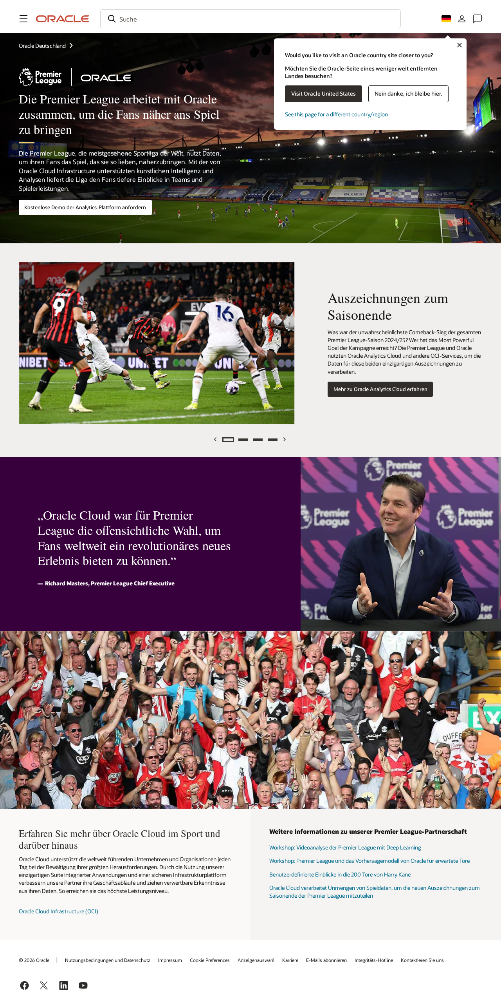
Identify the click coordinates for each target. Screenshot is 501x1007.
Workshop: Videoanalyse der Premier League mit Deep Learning (345, 847)
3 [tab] (258, 439)
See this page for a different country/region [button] (336, 114)
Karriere (290, 960)
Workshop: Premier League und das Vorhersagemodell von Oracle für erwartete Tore (369, 860)
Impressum (170, 960)
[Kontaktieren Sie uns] (477, 19)
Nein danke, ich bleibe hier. (408, 93)
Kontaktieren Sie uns (422, 960)
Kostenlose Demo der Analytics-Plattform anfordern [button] (85, 207)
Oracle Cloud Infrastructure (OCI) (58, 911)
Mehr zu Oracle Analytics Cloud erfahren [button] (380, 389)
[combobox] (250, 18)
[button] (23, 19)
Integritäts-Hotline (374, 960)
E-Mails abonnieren (326, 960)
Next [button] (285, 439)
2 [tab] (243, 439)
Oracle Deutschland (42, 45)
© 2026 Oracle (34, 960)
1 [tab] (228, 439)
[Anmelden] (462, 19)
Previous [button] (216, 439)
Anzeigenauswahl (256, 960)
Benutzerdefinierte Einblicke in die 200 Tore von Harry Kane (340, 874)
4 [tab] (273, 439)
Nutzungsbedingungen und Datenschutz (107, 960)
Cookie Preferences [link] (210, 960)
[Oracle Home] (62, 19)
